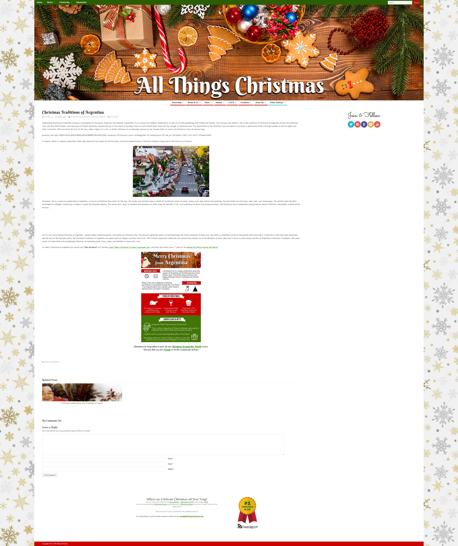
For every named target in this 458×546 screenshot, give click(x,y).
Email (170, 464)
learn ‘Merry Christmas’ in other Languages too (129, 247)
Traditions (244, 102)
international (54, 362)
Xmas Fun (260, 102)
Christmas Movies (160, 504)
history (46, 362)
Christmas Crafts (186, 502)
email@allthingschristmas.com (192, 516)
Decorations (174, 502)
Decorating (176, 102)
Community (64, 2)
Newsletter (81, 2)
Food (206, 502)
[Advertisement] (171, 224)
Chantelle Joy (48, 117)
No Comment (114, 117)
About (50, 2)
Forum (167, 349)
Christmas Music (186, 504)
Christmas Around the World (80, 117)
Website (170, 469)
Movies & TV (193, 102)
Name (170, 459)
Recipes (219, 102)
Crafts (231, 102)
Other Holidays (276, 102)
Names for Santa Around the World (202, 247)
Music (207, 102)
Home (39, 2)
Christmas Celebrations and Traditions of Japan (82, 403)
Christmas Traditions (98, 117)
